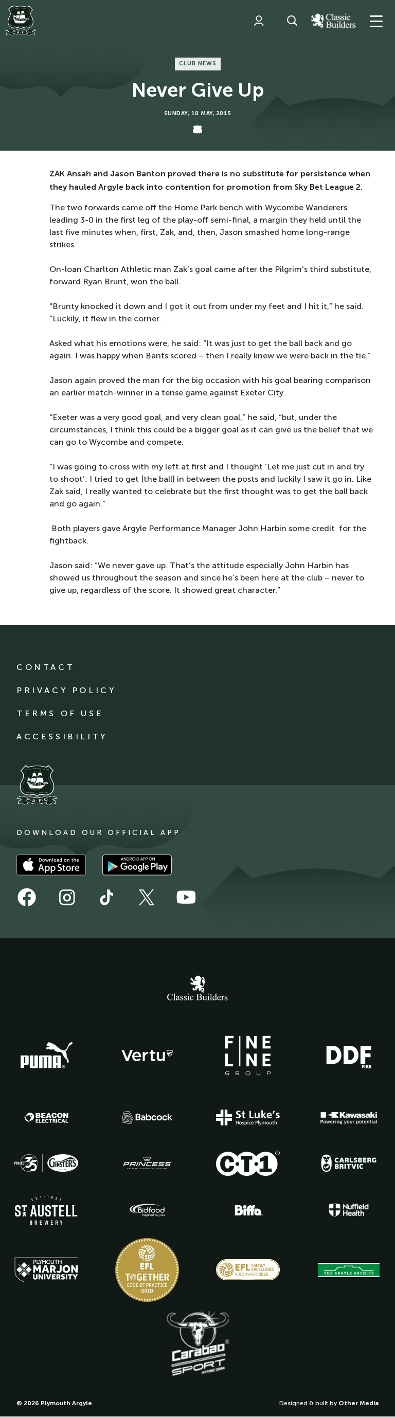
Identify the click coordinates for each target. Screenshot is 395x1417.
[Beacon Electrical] (46, 1118)
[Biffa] (248, 1210)
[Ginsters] (46, 1163)
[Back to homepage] (20, 20)
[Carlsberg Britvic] (349, 1163)
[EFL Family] (248, 1269)
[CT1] (248, 1163)
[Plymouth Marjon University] (46, 1270)
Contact (45, 667)
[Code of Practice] (147, 1270)
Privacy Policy (66, 690)
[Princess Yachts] (147, 1163)
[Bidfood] (147, 1210)
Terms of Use (59, 713)
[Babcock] (147, 1117)
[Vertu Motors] (147, 1055)
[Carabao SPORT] (197, 1344)
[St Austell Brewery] (46, 1210)
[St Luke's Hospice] (248, 1118)
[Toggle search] (292, 20)
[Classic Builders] (197, 989)
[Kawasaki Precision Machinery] (349, 1118)
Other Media (358, 1403)
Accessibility (61, 736)
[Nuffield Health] (349, 1210)
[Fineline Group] (248, 1055)
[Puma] (46, 1056)
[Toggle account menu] (259, 20)
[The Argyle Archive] (349, 1270)
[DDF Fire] (349, 1056)
